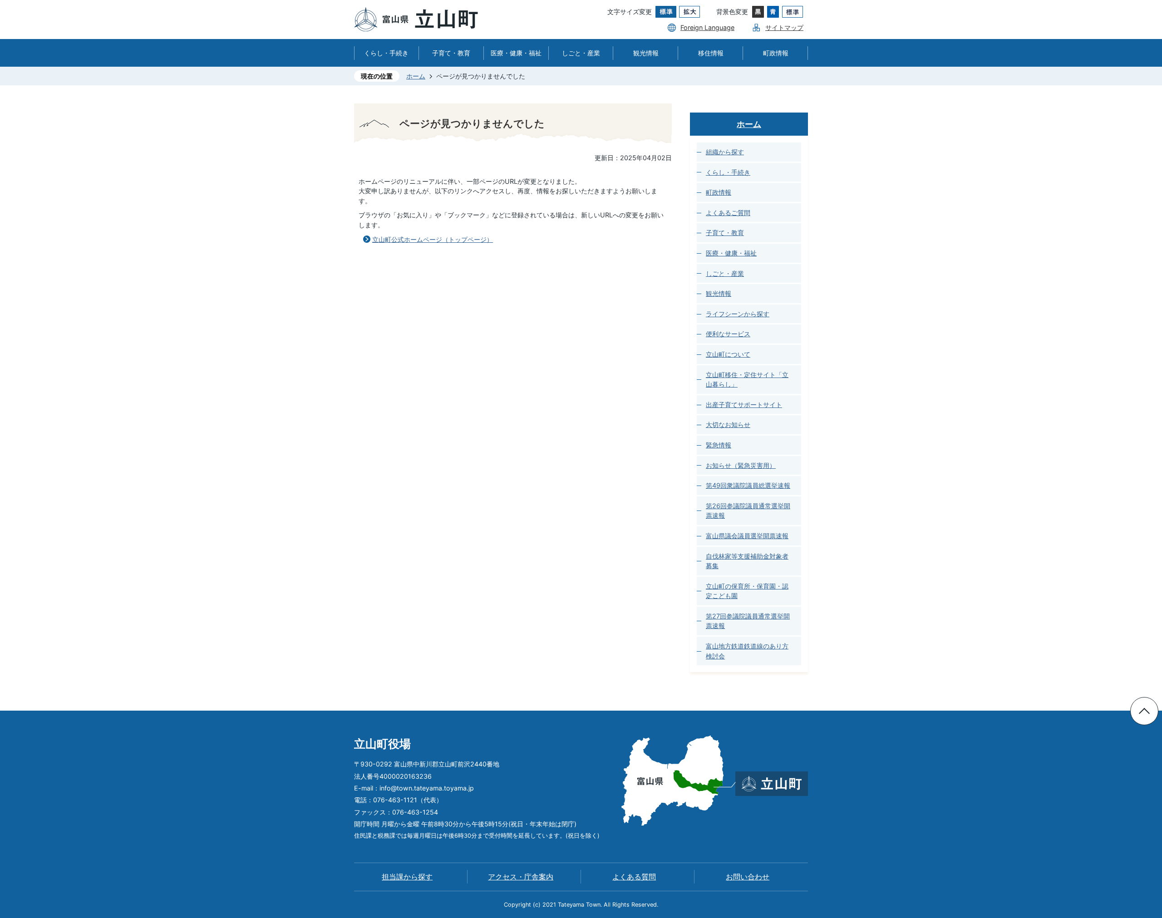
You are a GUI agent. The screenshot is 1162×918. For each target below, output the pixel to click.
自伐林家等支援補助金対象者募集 (747, 561)
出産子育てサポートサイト (744, 404)
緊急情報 (718, 445)
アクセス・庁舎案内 (520, 877)
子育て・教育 (451, 53)
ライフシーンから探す (737, 314)
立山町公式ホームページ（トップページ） (432, 239)
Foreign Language (707, 27)
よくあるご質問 (728, 212)
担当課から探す (407, 877)
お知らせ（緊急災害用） (741, 465)
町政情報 (775, 53)
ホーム (415, 76)
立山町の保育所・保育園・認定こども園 (747, 591)
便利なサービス (728, 334)
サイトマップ (784, 27)
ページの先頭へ (1144, 711)
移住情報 (711, 53)
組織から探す (725, 152)
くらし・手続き (386, 53)
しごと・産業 (581, 53)
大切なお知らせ (728, 424)
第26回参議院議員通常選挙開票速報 (748, 511)
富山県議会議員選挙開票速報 (747, 536)
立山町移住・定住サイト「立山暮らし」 (747, 379)
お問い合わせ (747, 877)
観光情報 (646, 53)
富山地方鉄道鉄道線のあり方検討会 (747, 651)
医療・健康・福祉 (516, 53)
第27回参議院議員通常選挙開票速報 (748, 621)
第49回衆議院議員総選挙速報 (748, 485)
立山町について (728, 354)
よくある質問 (634, 877)
